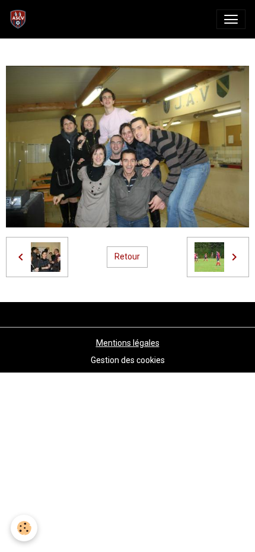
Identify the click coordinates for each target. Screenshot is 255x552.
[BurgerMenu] (231, 19)
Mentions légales (128, 343)
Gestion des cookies (128, 360)
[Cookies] (24, 528)
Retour (127, 256)
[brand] (20, 19)
